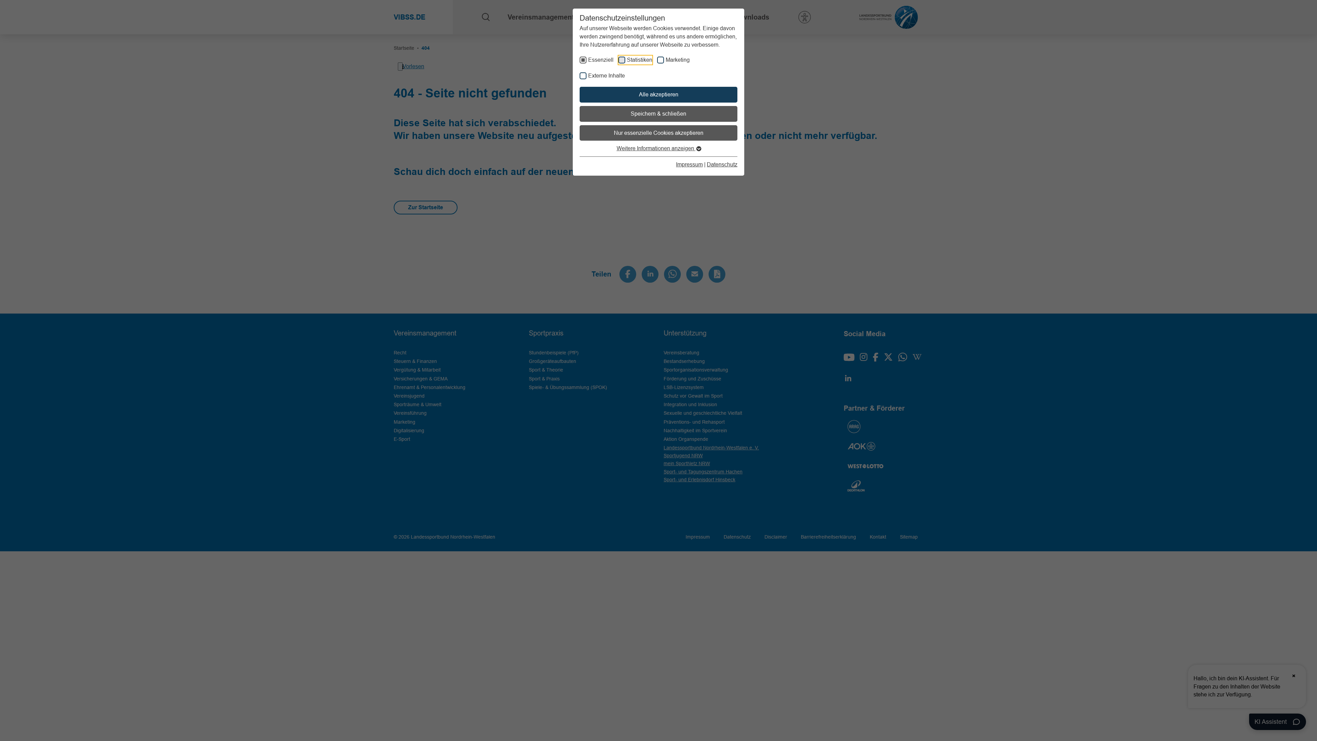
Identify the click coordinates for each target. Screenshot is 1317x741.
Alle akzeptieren (658, 94)
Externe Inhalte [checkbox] (606, 75)
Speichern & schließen (658, 113)
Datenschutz (722, 164)
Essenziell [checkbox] (601, 60)
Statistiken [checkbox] (639, 60)
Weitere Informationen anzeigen (656, 148)
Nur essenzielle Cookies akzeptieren (658, 133)
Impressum (689, 164)
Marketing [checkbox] (678, 60)
